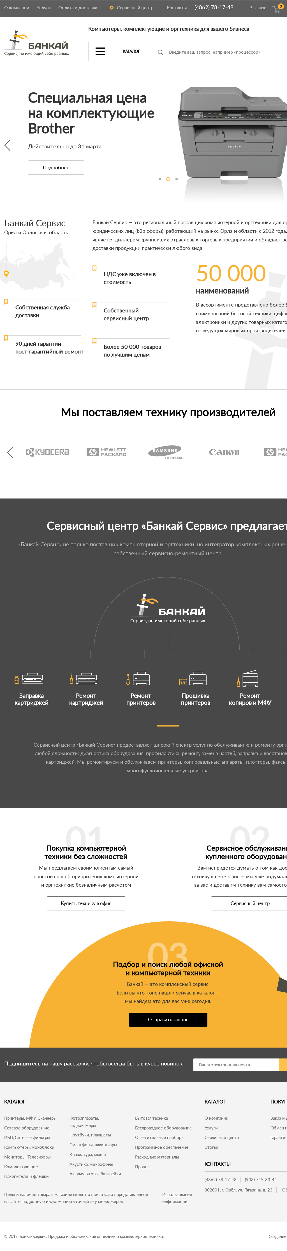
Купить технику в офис (86, 903)
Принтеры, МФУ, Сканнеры (30, 1118)
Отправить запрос (168, 1019)
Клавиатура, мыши (88, 1154)
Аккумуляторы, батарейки (95, 1173)
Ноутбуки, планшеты (90, 1134)
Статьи (211, 1147)
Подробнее (56, 167)
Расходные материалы (157, 1156)
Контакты (177, 7)
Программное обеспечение (161, 1147)
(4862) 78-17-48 (214, 7)
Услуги (44, 7)
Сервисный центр (135, 7)
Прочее (142, 1166)
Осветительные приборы (159, 1137)
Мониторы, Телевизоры (27, 1156)
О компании (16, 7)
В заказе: (264, 7)
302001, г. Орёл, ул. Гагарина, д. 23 (238, 1189)
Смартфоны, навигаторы (93, 1144)
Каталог (131, 51)
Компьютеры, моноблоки (29, 1147)
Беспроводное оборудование (163, 1127)
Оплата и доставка (77, 7)
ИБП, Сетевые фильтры (27, 1137)
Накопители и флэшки (26, 1176)
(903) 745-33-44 (261, 1179)
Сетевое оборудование (26, 1127)
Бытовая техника (151, 1118)
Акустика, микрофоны (91, 1164)
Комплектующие (21, 1166)
